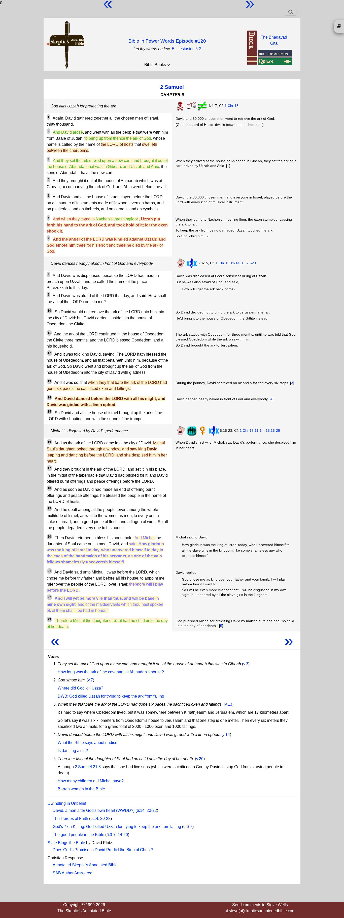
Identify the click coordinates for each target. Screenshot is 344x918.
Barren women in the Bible (81, 789)
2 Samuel (172, 87)
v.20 (199, 759)
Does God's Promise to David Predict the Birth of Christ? (103, 850)
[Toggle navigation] (290, 12)
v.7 (90, 680)
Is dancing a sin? (73, 751)
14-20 (123, 835)
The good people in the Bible (78, 835)
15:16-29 (273, 430)
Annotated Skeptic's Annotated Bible (85, 865)
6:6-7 (187, 826)
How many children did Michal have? (91, 781)
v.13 (228, 704)
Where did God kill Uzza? (80, 688)
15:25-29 (249, 263)
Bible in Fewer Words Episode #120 (167, 41)
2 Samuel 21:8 (88, 767)
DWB (62, 696)
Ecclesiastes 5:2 (186, 49)
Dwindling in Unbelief (67, 803)
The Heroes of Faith (70, 818)
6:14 (141, 810)
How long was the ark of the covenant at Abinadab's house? (111, 672)
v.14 (226, 734)
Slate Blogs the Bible (66, 843)
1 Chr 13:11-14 (227, 263)
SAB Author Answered (72, 873)
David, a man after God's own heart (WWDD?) (93, 810)
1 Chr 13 (231, 106)
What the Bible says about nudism (88, 742)
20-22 (152, 810)
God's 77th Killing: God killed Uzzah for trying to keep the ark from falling (117, 826)
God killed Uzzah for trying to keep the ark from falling (116, 696)
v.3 (245, 664)
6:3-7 (111, 835)
